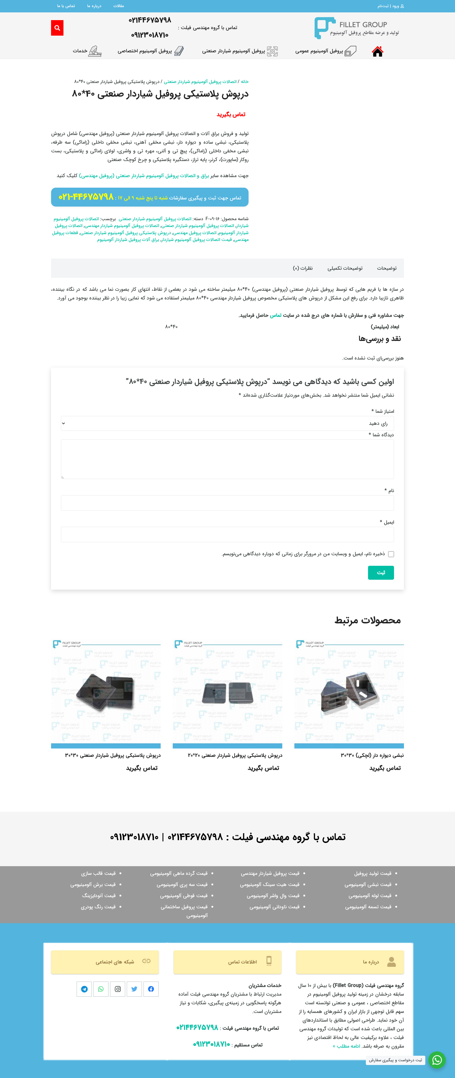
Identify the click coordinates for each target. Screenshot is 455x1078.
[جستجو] (57, 28)
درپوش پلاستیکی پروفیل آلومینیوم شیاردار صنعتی (125, 233)
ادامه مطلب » (346, 1046)
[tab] (387, 268)
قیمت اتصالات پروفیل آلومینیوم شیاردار (196, 239)
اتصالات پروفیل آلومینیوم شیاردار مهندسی (121, 225)
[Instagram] (117, 989)
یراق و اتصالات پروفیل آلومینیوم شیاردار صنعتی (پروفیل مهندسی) (144, 176)
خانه (245, 81)
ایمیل (387, 522)
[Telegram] (84, 989)
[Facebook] (151, 989)
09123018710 (134, 837)
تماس (275, 315)
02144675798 (195, 837)
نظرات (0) (303, 268)
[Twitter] (134, 989)
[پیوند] (356, 27)
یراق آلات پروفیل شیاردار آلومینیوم (128, 239)
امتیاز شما (382, 411)
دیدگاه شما (381, 435)
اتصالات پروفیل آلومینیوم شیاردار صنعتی (200, 81)
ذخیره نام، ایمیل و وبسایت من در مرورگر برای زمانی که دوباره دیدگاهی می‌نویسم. (303, 554)
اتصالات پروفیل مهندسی (194, 233)
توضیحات (386, 268)
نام (389, 491)
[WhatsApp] (101, 989)
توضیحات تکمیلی (344, 268)
